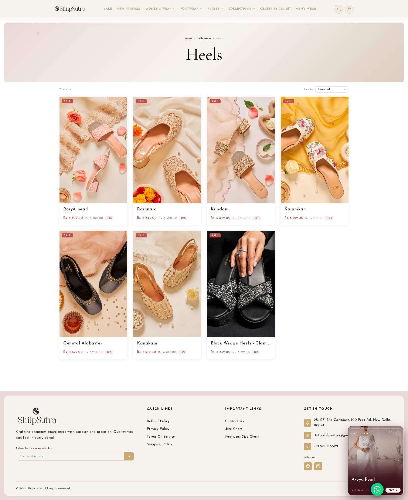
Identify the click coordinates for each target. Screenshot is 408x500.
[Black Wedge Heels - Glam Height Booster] (241, 284)
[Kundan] (241, 150)
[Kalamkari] (314, 150)
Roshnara (147, 209)
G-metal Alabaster (82, 343)
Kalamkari (295, 209)
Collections (204, 38)
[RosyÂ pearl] (93, 150)
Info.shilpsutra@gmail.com (337, 435)
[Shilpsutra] (70, 9)
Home (189, 38)
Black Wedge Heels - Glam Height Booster (241, 343)
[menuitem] (108, 9)
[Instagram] (318, 466)
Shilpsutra (35, 488)
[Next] (398, 460)
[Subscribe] (129, 456)
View (391, 490)
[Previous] (353, 460)
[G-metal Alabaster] (93, 284)
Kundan (219, 209)
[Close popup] (398, 433)
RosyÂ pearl (76, 209)
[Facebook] (308, 466)
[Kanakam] (167, 284)
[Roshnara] (167, 150)
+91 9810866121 (326, 446)
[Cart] (349, 9)
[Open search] (338, 9)
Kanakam (147, 343)
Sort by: (309, 89)
